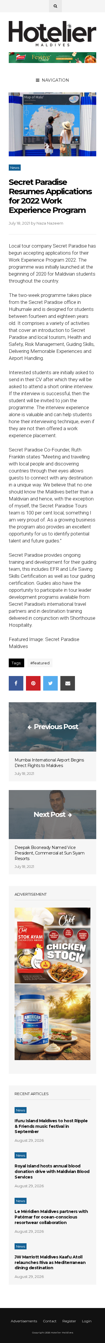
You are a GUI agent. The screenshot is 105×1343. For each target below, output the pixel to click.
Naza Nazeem (49, 223)
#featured (40, 663)
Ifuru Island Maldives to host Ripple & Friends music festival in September (51, 1126)
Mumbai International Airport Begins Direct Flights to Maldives (49, 762)
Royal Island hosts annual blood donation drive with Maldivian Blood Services (52, 1171)
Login (87, 1321)
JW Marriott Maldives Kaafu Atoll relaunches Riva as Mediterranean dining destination (50, 1262)
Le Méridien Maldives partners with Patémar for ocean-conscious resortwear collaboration (51, 1217)
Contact (50, 1321)
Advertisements (24, 1321)
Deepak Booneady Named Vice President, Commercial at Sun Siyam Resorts (49, 853)
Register (69, 1321)
